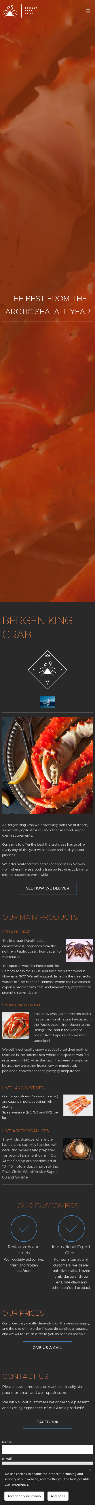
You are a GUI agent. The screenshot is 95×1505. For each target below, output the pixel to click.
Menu (88, 11)
